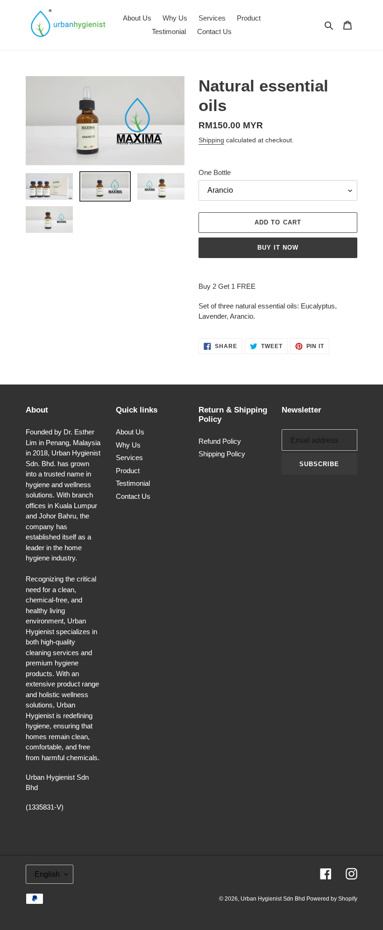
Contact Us (133, 496)
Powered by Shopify (331, 898)
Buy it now (277, 247)
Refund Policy (220, 441)
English (47, 874)
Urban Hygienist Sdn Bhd (273, 898)
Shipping (211, 140)
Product (128, 471)
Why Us (128, 445)
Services (129, 458)
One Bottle (215, 172)
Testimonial (133, 483)
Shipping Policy (222, 454)
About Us (130, 432)
